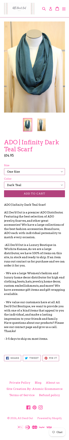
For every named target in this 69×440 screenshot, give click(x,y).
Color (8, 178)
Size (6, 165)
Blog (38, 382)
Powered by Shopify (49, 418)
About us (53, 382)
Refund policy (49, 395)
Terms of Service (22, 395)
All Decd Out (25, 418)
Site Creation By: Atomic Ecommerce (34, 389)
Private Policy (19, 382)
